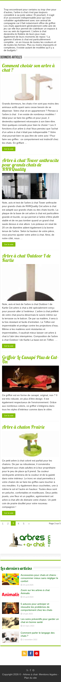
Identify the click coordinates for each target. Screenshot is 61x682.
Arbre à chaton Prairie (23, 427)
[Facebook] (30, 653)
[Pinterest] (36, 653)
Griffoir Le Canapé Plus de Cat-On (30, 359)
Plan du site (30, 677)
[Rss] (24, 653)
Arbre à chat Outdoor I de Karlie (26, 258)
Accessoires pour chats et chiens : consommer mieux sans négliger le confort (39, 578)
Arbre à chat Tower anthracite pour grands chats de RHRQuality (30, 164)
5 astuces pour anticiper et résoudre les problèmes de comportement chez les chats (36, 607)
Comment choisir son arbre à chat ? (28, 67)
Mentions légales (48, 674)
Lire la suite (8, 149)
